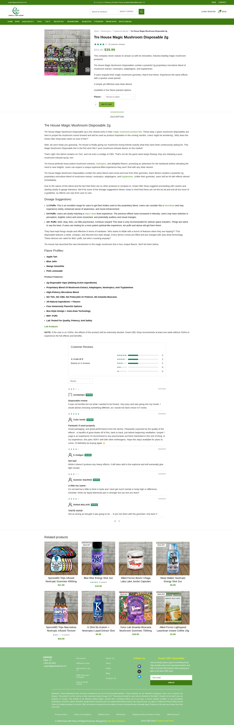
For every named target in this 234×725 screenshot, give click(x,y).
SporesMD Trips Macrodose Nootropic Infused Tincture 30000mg (61, 630)
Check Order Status (82, 683)
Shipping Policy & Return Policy (146, 714)
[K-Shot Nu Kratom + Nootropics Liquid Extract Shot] (98, 608)
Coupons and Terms (165, 721)
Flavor (97, 97)
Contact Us (111, 678)
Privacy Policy (61, 714)
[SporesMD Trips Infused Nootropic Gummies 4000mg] (61, 558)
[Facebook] (139, 666)
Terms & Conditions (82, 714)
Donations (81, 658)
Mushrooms (106, 31)
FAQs (108, 668)
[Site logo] (16, 11)
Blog (108, 673)
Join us (171, 683)
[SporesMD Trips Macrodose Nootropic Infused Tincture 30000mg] (61, 608)
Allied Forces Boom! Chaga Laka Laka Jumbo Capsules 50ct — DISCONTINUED (136, 581)
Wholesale (121, 714)
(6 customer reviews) (117, 44)
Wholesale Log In (83, 669)
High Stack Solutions (116, 721)
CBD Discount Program (82, 676)
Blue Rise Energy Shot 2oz (98, 578)
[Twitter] (139, 676)
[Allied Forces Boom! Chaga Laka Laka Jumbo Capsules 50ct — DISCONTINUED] (135, 558)
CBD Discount (173, 714)
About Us (110, 658)
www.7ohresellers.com (134, 2)
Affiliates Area (82, 663)
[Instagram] (139, 671)
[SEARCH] (141, 11)
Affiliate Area (104, 714)
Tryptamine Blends (120, 31)
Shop (108, 663)
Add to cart (106, 104)
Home (96, 31)
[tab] (117, 115)
